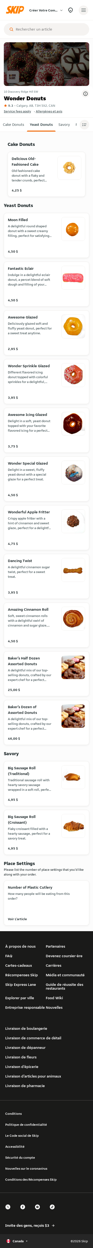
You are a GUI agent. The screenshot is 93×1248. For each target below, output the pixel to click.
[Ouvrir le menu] (83, 10)
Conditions (13, 1113)
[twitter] (9, 1211)
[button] (13, 125)
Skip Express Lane (20, 984)
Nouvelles (54, 1007)
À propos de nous (20, 946)
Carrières (53, 965)
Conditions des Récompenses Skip (31, 1179)
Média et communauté (65, 974)
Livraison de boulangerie (26, 1028)
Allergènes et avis (49, 111)
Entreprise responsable (25, 1007)
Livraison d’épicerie (21, 1066)
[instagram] (39, 1211)
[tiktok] (54, 1211)
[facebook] (24, 1211)
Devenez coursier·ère (64, 955)
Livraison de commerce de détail (33, 1038)
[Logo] (16, 10)
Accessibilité (15, 1146)
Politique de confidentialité (26, 1124)
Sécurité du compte (20, 1157)
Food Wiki (54, 997)
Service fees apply (17, 111)
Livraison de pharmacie (25, 1085)
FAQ (8, 955)
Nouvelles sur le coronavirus (26, 1168)
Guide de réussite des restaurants (64, 986)
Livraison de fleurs (20, 1057)
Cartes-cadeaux (18, 965)
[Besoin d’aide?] (70, 10)
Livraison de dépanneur (25, 1047)
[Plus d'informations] (85, 93)
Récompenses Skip (21, 974)
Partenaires (55, 946)
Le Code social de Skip (22, 1135)
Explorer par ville (19, 997)
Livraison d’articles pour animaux (33, 1076)
